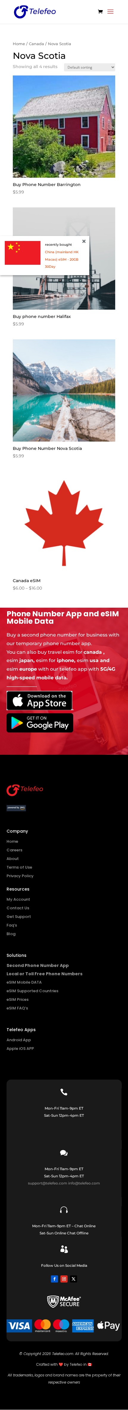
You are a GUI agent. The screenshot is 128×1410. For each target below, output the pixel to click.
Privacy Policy (20, 876)
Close (84, 241)
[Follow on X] (73, 1279)
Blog (11, 934)
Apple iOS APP (20, 1048)
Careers (14, 850)
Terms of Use (19, 867)
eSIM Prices (18, 999)
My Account (18, 899)
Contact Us (18, 908)
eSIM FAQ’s (17, 1008)
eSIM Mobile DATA (24, 982)
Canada (36, 44)
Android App (19, 1040)
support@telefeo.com (47, 1183)
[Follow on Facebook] (54, 1279)
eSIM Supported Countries (32, 991)
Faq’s (12, 925)
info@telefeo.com (84, 1183)
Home (19, 44)
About (13, 858)
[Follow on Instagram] (64, 1279)
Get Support (19, 916)
